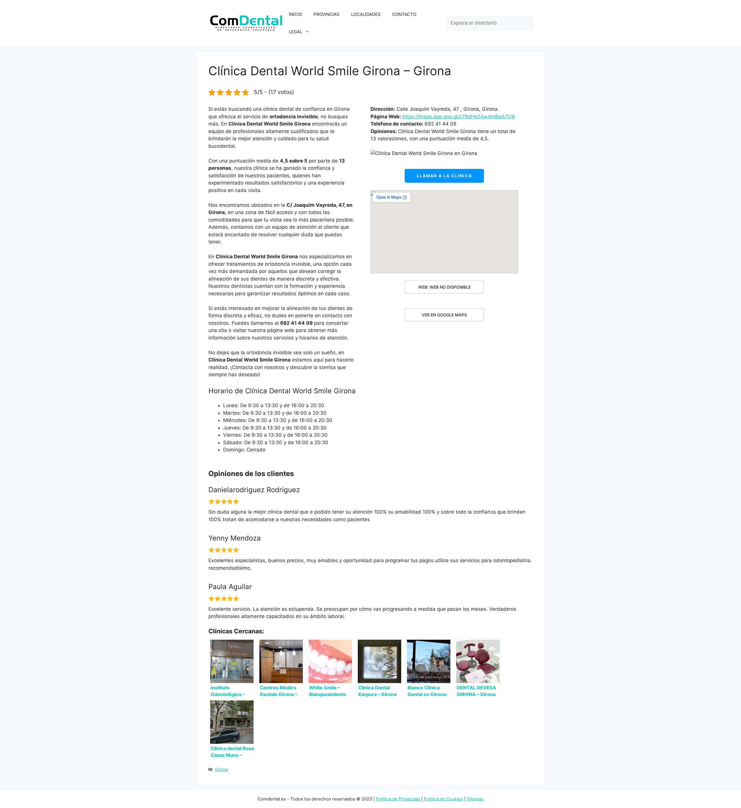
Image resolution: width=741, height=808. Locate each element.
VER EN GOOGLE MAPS (444, 314)
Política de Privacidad (398, 799)
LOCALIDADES (366, 14)
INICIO (295, 14)
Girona (221, 769)
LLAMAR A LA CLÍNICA (444, 175)
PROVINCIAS (326, 14)
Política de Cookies (443, 799)
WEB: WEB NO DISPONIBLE (444, 287)
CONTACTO (404, 14)
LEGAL (295, 31)
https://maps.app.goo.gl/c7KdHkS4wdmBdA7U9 (458, 116)
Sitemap (475, 799)
